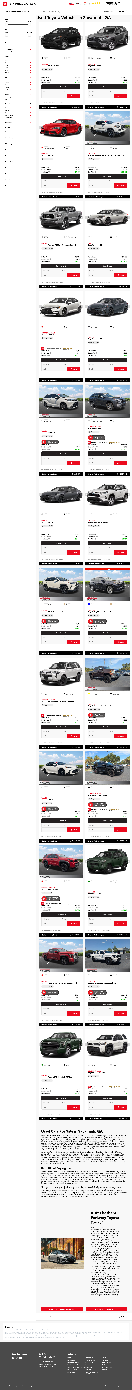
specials (117, 1155)
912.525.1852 (76, 107)
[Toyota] (5, 4)
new (54, 1155)
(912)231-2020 (113, 3)
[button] (81, 38)
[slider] (6, 24)
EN (73, 4)
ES (79, 4)
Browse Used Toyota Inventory (62, 1309)
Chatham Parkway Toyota (49, 107)
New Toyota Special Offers (106, 1309)
